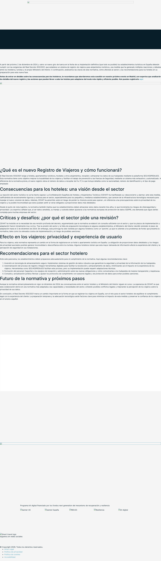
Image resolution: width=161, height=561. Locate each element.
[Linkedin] (15, 540)
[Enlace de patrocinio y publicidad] (80, 3)
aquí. (141, 79)
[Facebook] (2, 540)
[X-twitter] (9, 540)
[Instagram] (21, 540)
